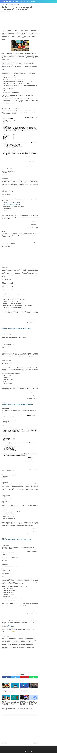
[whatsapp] (33, 677)
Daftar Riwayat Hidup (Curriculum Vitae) (12, 204)
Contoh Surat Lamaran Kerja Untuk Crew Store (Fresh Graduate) (33, 703)
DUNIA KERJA (15, 1)
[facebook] (6, 677)
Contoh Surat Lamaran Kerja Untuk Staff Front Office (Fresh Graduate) (24, 703)
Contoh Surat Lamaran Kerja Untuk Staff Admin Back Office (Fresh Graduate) (24, 691)
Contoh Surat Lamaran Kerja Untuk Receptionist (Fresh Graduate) (33, 690)
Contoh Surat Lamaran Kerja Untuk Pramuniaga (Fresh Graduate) (6, 690)
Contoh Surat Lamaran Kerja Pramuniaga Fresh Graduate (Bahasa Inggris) (16, 328)
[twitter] (15, 677)
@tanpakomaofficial (11, 626)
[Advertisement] (20, 21)
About (19, 747)
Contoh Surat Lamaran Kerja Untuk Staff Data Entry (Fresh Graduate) (6, 703)
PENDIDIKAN (22, 1)
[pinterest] (24, 677)
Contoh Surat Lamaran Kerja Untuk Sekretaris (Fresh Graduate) (15, 703)
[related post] (6, 685)
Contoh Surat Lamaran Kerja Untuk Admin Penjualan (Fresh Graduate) (15, 690)
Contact (23, 747)
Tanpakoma (6, 1)
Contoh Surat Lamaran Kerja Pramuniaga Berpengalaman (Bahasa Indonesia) (17, 404)
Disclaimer (37, 747)
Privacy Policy (30, 747)
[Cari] (54, 1)
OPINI (28, 1)
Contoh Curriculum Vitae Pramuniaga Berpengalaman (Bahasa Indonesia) (16, 539)
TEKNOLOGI (33, 1)
